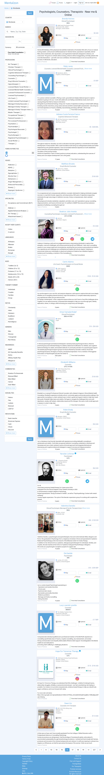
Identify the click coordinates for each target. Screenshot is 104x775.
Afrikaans (11, 242)
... (57, 59)
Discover (11, 430)
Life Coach (11, 98)
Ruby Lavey (68, 66)
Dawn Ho (68, 703)
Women (10, 334)
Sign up (81, 3)
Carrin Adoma (68, 262)
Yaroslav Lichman (67, 454)
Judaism (11, 319)
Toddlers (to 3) (13, 266)
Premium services (75, 769)
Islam (10, 310)
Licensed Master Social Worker (18, 87)
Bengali (10, 253)
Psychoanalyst (13, 127)
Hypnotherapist (13, 84)
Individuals (11, 289)
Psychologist (12, 132)
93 (51, 750)
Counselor (11, 78)
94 (56, 750)
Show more (88, 68)
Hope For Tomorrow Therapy (67, 651)
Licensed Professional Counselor (19, 93)
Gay (9, 400)
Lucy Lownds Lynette (68, 605)
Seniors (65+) (12, 280)
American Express (14, 421)
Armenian (11, 250)
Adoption (11, 170)
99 (83, 750)
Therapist (11, 144)
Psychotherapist (13, 135)
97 (72, 750)
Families (11, 295)
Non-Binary (12, 340)
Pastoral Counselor (14, 118)
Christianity (11, 307)
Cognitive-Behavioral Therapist (18, 73)
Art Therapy (12, 214)
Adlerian (11, 208)
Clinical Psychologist (15, 70)
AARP (10, 349)
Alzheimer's (12, 179)
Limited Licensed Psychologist (18, 101)
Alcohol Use (12, 176)
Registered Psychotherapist (17, 138)
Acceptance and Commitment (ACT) (20, 203)
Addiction (11, 165)
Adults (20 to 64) (13, 277)
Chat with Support (75, 761)
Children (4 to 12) (14, 268)
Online (10, 229)
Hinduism (11, 313)
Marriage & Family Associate (17, 104)
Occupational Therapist (16, 115)
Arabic (10, 247)
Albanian (11, 244)
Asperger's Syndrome (15, 190)
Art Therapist (12, 64)
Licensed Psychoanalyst (16, 95)
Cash (9, 424)
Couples (11, 292)
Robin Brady (68, 410)
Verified (24, 764)
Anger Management (14, 182)
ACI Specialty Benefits (15, 352)
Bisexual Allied (13, 376)
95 (62, 750)
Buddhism (11, 316)
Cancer (10, 382)
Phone (78, 42)
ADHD (10, 168)
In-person (11, 232)
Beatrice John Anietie (68, 211)
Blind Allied (11, 379)
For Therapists (76, 766)
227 (94, 750)
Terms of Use (26, 759)
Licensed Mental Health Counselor (19, 90)
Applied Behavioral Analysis (17, 211)
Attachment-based (14, 216)
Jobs (23, 771)
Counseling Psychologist (16, 76)
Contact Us (77, 758)
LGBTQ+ (11, 409)
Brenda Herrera (68, 19)
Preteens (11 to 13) (14, 271)
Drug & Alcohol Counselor (16, 81)
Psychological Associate (16, 129)
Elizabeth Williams (68, 362)
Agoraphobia (12, 173)
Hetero (10, 397)
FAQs (23, 766)
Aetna (10, 355)
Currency (8, 47)
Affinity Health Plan (14, 358)
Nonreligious (12, 322)
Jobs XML (30, 773)
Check (10, 427)
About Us (78, 756)
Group (10, 298)
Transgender (12, 337)
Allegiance (11, 361)
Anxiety (10, 187)
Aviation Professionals (15, 373)
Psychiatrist (12, 124)
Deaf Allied (11, 385)
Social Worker (12, 141)
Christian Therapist (14, 67)
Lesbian (10, 403)
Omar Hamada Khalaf (68, 312)
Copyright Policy (27, 761)
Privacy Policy (26, 756)
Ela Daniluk (68, 553)
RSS (24, 773)
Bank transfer (12, 418)
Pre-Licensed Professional (16, 121)
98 (78, 750)
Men (9, 331)
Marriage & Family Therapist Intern (19, 110)
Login (75, 3)
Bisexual (11, 406)
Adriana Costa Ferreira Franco (68, 114)
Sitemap (24, 768)
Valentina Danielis (68, 506)
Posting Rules (77, 764)
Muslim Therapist (14, 112)
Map (66, 38)
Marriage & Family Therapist (17, 107)
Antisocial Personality (15, 185)
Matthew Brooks (68, 164)
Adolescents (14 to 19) (15, 274)
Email (89, 38)
